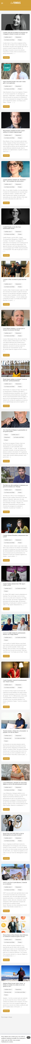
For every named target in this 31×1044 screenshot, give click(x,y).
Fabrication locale (7, 738)
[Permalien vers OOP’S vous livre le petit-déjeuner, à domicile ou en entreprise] (15, 872)
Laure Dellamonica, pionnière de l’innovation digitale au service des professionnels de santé (15, 783)
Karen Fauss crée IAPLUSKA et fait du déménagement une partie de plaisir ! (13, 834)
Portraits (19, 39)
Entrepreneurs (18, 37)
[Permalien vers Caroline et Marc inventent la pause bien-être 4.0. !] (15, 269)
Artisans (6, 434)
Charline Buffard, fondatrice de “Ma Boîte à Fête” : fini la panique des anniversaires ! (14, 180)
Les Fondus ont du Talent (9, 39)
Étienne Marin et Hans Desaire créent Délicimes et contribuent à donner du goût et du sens (15, 935)
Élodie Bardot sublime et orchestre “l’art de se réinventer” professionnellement (15, 380)
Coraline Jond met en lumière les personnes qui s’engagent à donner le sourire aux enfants (15, 33)
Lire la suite (6, 57)
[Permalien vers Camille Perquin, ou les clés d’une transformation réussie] (15, 216)
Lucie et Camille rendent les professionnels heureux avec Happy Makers (14, 633)
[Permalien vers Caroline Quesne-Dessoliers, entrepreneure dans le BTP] (15, 525)
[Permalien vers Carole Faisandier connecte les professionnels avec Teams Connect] (15, 670)
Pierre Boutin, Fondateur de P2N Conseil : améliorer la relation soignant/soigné (14, 131)
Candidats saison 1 (8, 37)
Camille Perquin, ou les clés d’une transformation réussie (12, 227)
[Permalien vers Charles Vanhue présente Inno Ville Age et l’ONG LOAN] (15, 573)
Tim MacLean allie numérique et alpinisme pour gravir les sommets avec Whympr (15, 486)
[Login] (23, 8)
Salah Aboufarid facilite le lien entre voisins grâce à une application (14, 82)
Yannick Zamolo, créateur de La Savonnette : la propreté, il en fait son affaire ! (15, 731)
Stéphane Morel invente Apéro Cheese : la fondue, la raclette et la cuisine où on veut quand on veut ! (14, 985)
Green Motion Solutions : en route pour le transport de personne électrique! (14, 329)
